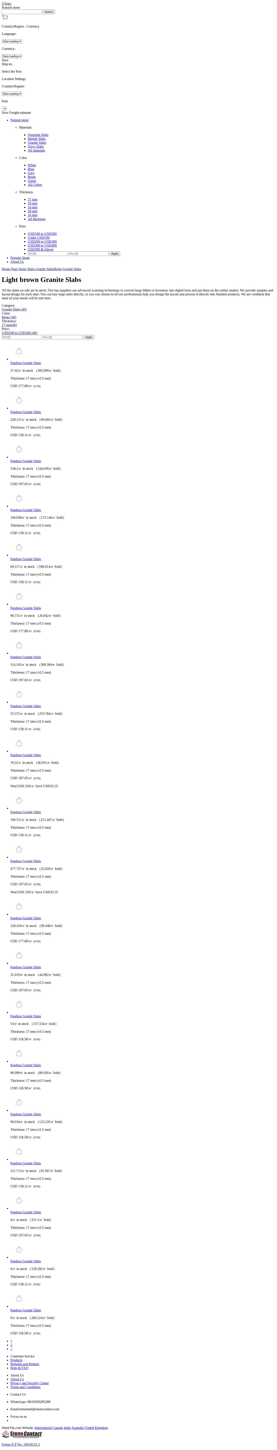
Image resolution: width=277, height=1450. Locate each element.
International (43, 1428)
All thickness (36, 219)
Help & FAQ (19, 1368)
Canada (58, 1428)
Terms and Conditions (25, 1387)
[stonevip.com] (6, 3)
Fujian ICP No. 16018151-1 (21, 1444)
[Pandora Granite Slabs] (142, 352)
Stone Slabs (27, 269)
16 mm (32, 215)
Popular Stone (20, 258)
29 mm (32, 211)
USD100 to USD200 (42, 234)
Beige (32, 177)
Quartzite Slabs (38, 135)
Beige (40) (9, 317)
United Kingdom (96, 1428)
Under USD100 (39, 237)
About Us (17, 261)
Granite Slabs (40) (14, 309)
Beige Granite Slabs (67, 269)
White (32, 165)
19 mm (32, 203)
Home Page (10, 269)
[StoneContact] (22, 1437)
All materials (36, 150)
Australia (77, 1428)
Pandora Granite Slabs (25, 363)
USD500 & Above (40, 249)
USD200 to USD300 (42, 241)
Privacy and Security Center (29, 1383)
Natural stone (19, 120)
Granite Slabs (37, 142)
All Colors (35, 185)
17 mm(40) (9, 325)
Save (5, 60)
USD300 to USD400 (42, 245)
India (67, 1428)
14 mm (32, 207)
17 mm (32, 199)
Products (16, 1360)
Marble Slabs (37, 139)
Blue (31, 169)
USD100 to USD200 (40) (19, 333)
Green (32, 181)
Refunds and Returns (24, 1364)
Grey (31, 173)
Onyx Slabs (36, 146)
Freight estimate (20, 113)
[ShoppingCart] (5, 19)
